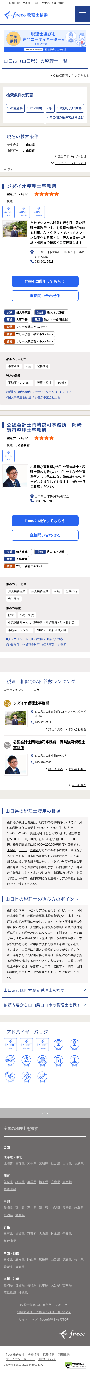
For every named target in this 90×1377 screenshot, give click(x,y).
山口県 (55, 1259)
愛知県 (20, 1215)
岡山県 (31, 1259)
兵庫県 (55, 1233)
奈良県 (67, 1233)
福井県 (43, 1208)
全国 (7, 1147)
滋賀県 (20, 1233)
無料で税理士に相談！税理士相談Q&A (44, 1312)
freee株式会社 (15, 1354)
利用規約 (64, 1354)
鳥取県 (8, 1259)
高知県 (20, 1267)
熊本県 (43, 1285)
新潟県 (8, 1208)
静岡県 (8, 1215)
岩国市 (57, 966)
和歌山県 (10, 1241)
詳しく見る (55, 729)
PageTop (45, 1113)
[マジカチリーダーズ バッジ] (10, 1077)
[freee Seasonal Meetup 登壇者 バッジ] (10, 1061)
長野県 (67, 1208)
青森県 (20, 1163)
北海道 (8, 1163)
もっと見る (79, 785)
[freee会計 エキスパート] (10, 1044)
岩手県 (31, 1163)
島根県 (20, 1259)
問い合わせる (77, 729)
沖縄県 (23, 1292)
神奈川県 (10, 1189)
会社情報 (33, 1354)
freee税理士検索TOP (54, 1319)
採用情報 (48, 1354)
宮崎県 (67, 1285)
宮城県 (43, 1163)
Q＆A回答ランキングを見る (71, 75)
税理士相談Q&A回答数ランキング (43, 1305)
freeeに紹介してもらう (45, 281)
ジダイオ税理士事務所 (31, 703)
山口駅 (34, 878)
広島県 (43, 1259)
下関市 (11, 850)
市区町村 (36, 108)
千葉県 (55, 1182)
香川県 (79, 1259)
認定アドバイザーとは (72, 156)
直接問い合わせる (45, 296)
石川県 (31, 1208)
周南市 (34, 850)
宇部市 (23, 878)
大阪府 (43, 1233)
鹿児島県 (10, 1292)
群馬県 (31, 1182)
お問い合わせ (47, 1359)
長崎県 (31, 1285)
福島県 (79, 1163)
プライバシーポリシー (20, 1359)
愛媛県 (8, 1267)
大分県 (55, 1285)
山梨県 (55, 1208)
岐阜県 (79, 1208)
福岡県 (8, 1285)
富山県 (20, 1208)
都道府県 (16, 108)
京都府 (31, 1233)
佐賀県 (20, 1285)
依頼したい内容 (71, 108)
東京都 (67, 1182)
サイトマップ (28, 1319)
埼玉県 (43, 1182)
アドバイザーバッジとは (70, 163)
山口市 (23, 850)
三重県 (8, 1233)
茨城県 (8, 1182)
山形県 (67, 1163)
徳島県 (67, 1259)
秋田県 (55, 1163)
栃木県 (20, 1182)
